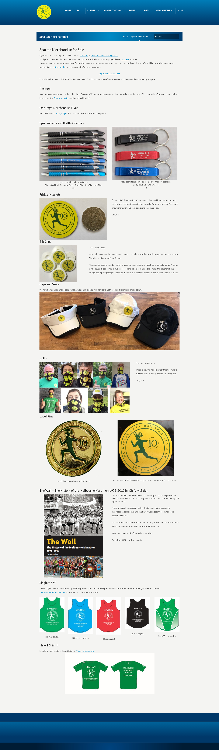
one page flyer (60, 113)
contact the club (59, 67)
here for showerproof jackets (104, 55)
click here (84, 55)
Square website (61, 98)
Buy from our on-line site (109, 73)
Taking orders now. (85, 651)
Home (125, 36)
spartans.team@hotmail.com (52, 592)
